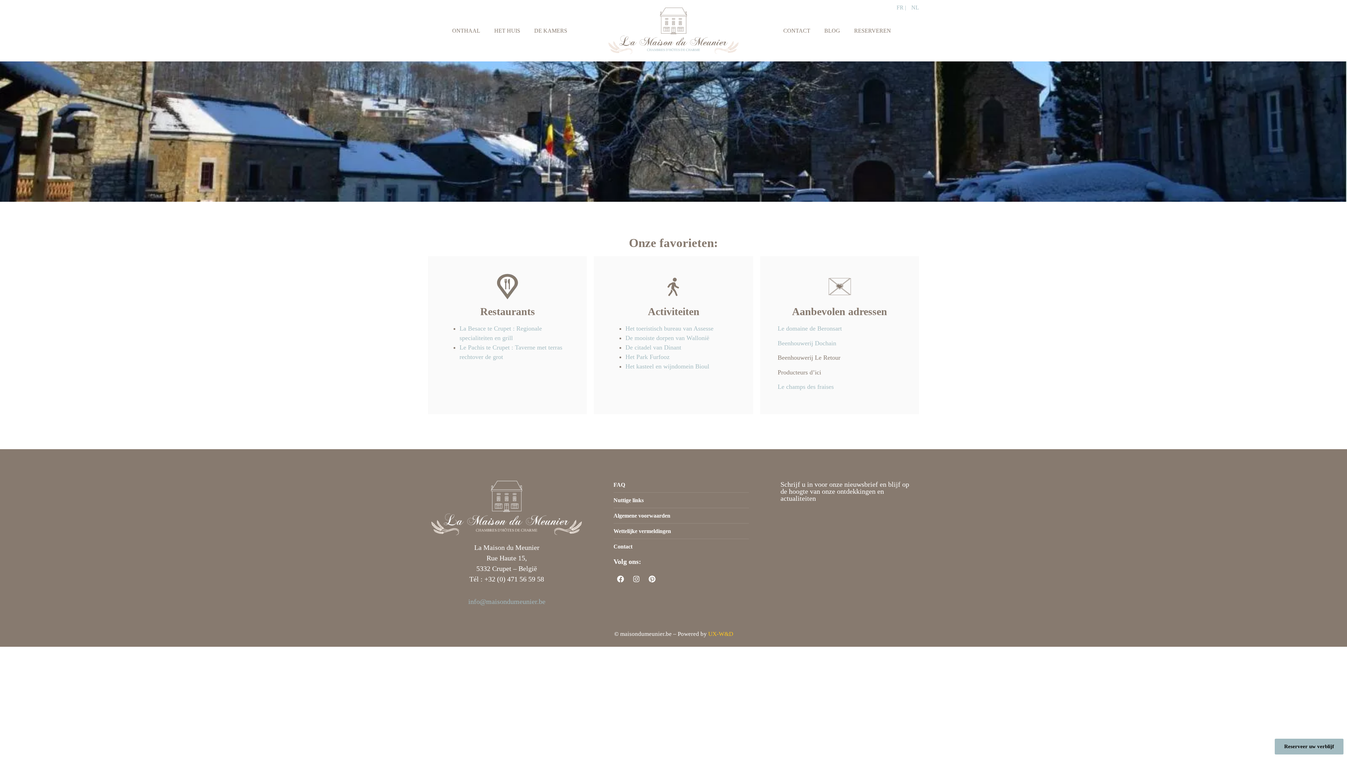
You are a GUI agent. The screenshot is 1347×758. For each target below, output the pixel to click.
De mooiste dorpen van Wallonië (668, 337)
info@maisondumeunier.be (506, 601)
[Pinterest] (652, 579)
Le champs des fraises (806, 386)
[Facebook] (621, 579)
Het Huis (507, 31)
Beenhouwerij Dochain (807, 343)
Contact (796, 31)
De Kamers (550, 31)
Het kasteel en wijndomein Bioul (667, 366)
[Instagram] (636, 579)
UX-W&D (720, 634)
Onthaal (466, 31)
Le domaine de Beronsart (810, 328)
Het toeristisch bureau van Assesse (669, 328)
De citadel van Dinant (653, 347)
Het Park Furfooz (647, 356)
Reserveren (872, 31)
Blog (832, 31)
